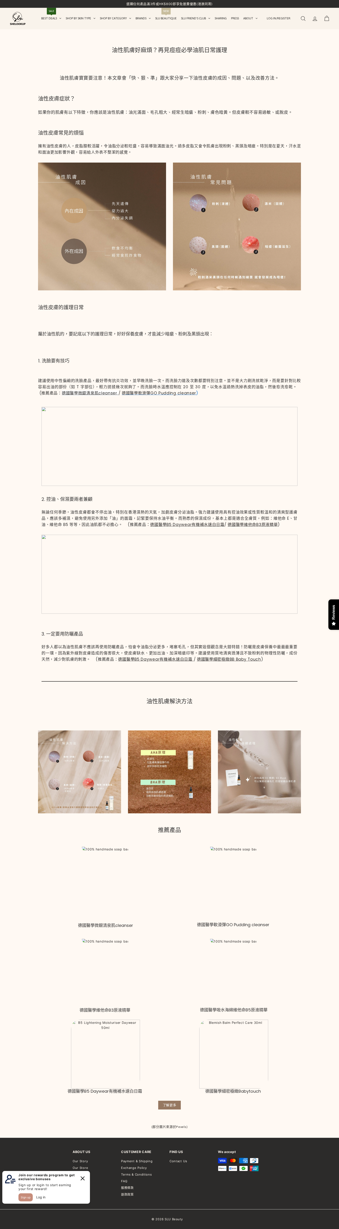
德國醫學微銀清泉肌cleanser (89, 393)
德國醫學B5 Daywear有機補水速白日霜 (187, 524)
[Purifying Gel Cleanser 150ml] (105, 885)
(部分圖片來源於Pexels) (170, 1127)
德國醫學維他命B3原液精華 (253, 524)
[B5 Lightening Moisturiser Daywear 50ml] (105, 1054)
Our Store (80, 1168)
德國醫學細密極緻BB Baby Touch (229, 659)
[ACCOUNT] (315, 18)
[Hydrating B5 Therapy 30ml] (233, 973)
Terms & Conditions (136, 1174)
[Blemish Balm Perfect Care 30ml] (233, 1054)
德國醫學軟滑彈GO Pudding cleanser (159, 393)
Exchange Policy (134, 1168)
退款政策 (127, 1194)
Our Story (80, 1161)
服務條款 (127, 1187)
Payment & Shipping (137, 1161)
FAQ (124, 1181)
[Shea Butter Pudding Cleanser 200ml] (233, 884)
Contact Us (178, 1161)
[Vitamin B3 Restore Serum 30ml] (105, 973)
